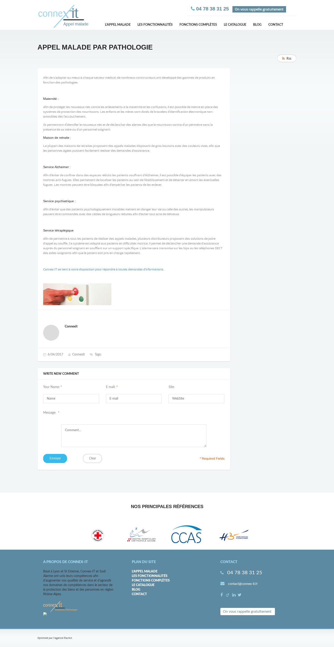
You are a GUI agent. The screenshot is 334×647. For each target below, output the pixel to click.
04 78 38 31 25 (244, 572)
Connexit (78, 354)
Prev (73, 535)
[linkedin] (234, 595)
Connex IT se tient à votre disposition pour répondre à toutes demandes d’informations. (103, 269)
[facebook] (222, 595)
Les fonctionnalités (155, 24)
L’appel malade (118, 24)
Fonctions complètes (198, 24)
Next (263, 535)
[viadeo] (228, 595)
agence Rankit (63, 637)
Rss (289, 58)
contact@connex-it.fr (243, 584)
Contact (275, 24)
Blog (257, 24)
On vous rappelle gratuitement (247, 611)
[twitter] (240, 595)
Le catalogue (235, 24)
